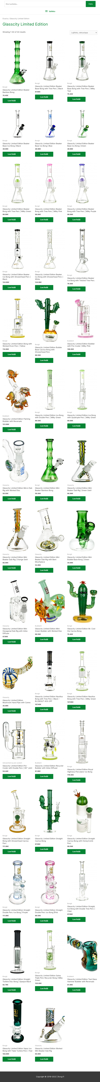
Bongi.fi (61, 1077)
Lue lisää (12, 101)
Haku (91, 4)
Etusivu (5, 19)
